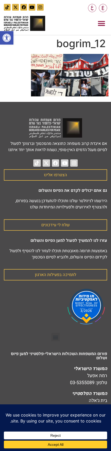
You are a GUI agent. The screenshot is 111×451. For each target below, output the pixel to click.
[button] (101, 23)
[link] (6, 38)
